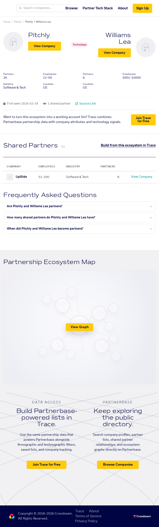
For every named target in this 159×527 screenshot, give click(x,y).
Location (48, 84)
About (123, 8)
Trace (79, 511)
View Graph (80, 327)
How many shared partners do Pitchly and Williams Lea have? (51, 217)
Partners (8, 74)
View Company (44, 46)
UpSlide (21, 176)
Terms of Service (88, 516)
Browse (71, 8)
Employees (49, 74)
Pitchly (18, 22)
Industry (8, 84)
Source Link (87, 103)
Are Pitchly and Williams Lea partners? (34, 206)
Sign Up (142, 8)
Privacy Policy (86, 521)
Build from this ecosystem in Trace (128, 145)
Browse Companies (118, 464)
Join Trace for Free (143, 120)
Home (6, 22)
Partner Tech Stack (98, 8)
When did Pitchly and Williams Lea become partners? (45, 228)
